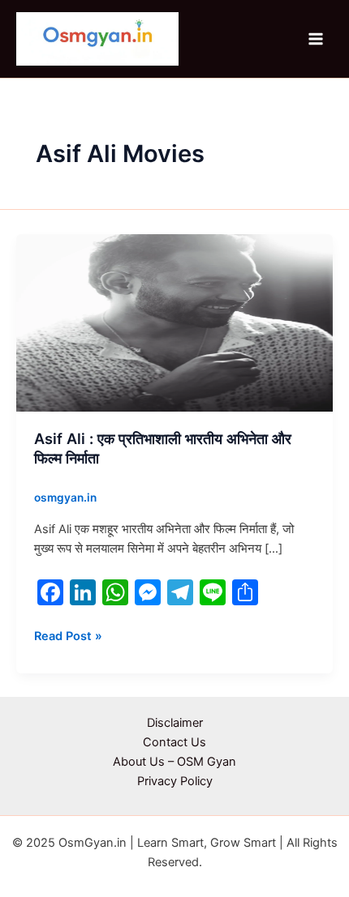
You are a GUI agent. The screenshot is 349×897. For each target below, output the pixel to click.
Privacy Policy (175, 781)
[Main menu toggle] (316, 39)
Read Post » (68, 634)
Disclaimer (175, 722)
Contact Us (174, 742)
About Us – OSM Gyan (174, 761)
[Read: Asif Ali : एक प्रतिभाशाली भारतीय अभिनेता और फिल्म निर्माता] (174, 321)
